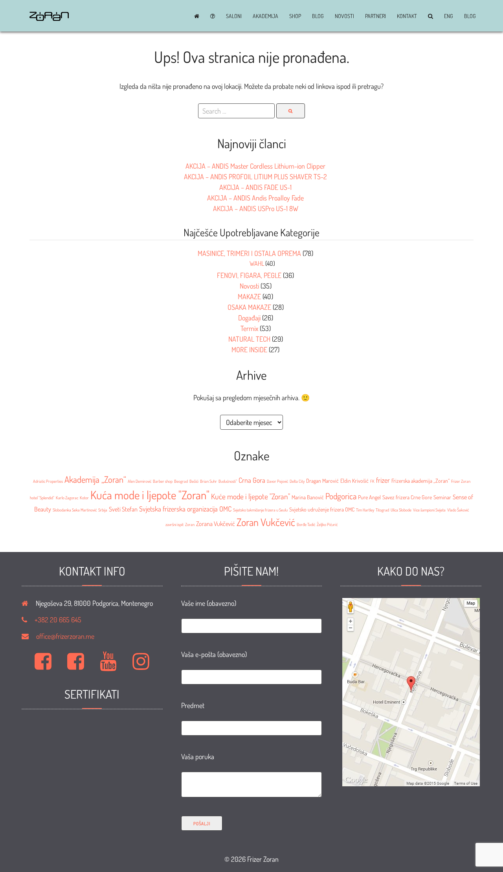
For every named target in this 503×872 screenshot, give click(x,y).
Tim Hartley (365, 510)
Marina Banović (308, 497)
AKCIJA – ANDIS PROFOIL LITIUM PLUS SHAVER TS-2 (255, 176)
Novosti (344, 16)
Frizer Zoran (460, 481)
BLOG (318, 16)
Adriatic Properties (48, 481)
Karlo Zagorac (67, 497)
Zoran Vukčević (266, 521)
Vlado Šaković (458, 510)
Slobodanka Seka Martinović (75, 510)
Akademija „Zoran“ (95, 479)
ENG (448, 16)
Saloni (234, 16)
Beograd (181, 481)
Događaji (249, 317)
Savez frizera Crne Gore (407, 497)
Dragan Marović (322, 480)
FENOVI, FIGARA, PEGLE (249, 275)
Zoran (190, 524)
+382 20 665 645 (58, 619)
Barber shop (163, 481)
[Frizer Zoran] (49, 18)
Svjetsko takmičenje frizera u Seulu (260, 510)
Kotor (84, 497)
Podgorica (340, 496)
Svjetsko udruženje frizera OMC (321, 509)
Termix (249, 328)
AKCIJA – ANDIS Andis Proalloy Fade (255, 197)
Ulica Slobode (401, 510)
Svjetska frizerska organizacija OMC (185, 508)
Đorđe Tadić (306, 524)
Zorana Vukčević (215, 523)
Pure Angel (369, 497)
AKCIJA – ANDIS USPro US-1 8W (255, 208)
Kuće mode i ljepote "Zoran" (250, 496)
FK (372, 481)
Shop (295, 16)
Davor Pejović (277, 481)
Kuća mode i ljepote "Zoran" (149, 495)
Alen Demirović (139, 481)
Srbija (102, 510)
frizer (383, 480)
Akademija (265, 16)
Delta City (297, 481)
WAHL (257, 263)
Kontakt (407, 16)
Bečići (193, 481)
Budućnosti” (227, 481)
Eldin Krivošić (354, 480)
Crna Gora (252, 480)
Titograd (382, 510)
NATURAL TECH (249, 339)
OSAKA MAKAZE (249, 307)
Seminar (442, 497)
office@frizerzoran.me (65, 636)
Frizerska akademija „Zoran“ (420, 480)
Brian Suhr (208, 481)
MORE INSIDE (249, 349)
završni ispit (174, 524)
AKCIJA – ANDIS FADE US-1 (255, 187)
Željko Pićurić (327, 524)
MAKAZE (249, 296)
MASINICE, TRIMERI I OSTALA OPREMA (249, 253)
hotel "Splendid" (42, 497)
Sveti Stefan (123, 509)
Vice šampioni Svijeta (429, 510)
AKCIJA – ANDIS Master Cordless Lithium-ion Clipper (255, 166)
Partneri (375, 16)
